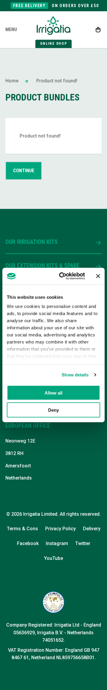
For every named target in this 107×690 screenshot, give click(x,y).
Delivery (91, 528)
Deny (53, 410)
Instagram (57, 543)
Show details (75, 374)
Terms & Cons (22, 528)
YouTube (53, 558)
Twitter (82, 543)
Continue (23, 170)
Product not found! (56, 81)
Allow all (53, 392)
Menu (11, 29)
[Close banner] (98, 276)
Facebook (28, 543)
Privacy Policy (60, 528)
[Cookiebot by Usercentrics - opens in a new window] (62, 276)
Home (11, 81)
